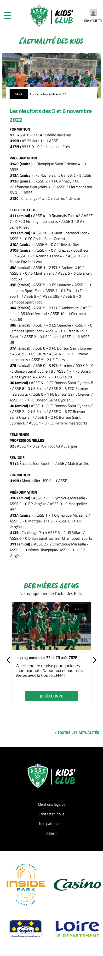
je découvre (51, 696)
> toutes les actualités (76, 732)
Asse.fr (51, 833)
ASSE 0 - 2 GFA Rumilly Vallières (44, 135)
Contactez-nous (51, 814)
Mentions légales (51, 804)
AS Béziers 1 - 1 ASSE (40, 141)
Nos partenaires (51, 823)
